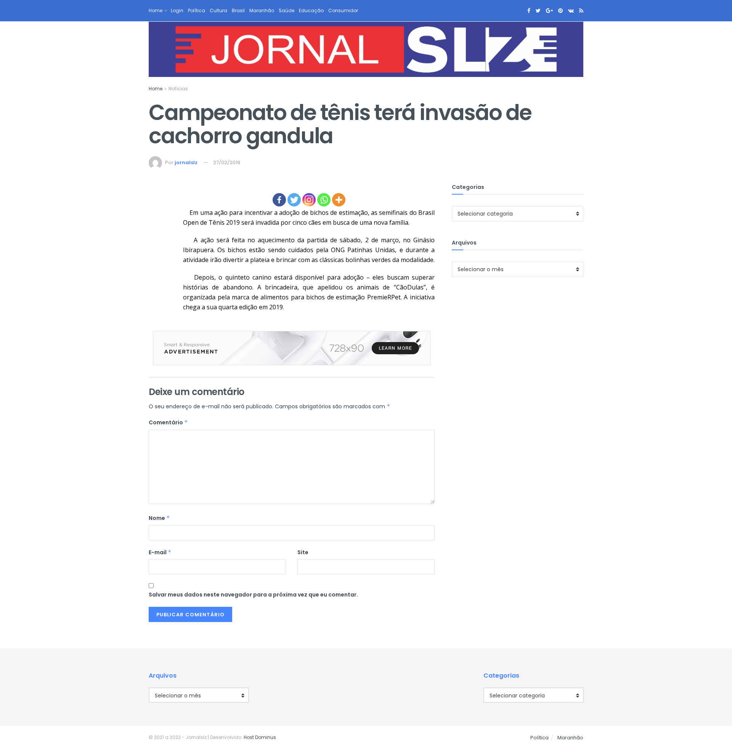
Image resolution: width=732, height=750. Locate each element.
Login (177, 10)
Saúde (286, 10)
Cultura (218, 10)
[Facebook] (279, 199)
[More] (338, 199)
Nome (159, 518)
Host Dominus (260, 737)
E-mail (160, 552)
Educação (311, 10)
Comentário (168, 422)
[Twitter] (294, 199)
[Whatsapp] (324, 199)
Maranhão (261, 10)
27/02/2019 (226, 162)
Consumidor (343, 10)
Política (196, 10)
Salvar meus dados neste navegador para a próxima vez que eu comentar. (253, 594)
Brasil (238, 10)
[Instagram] (309, 199)
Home (155, 10)
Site (302, 552)
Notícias (178, 88)
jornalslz (186, 162)
